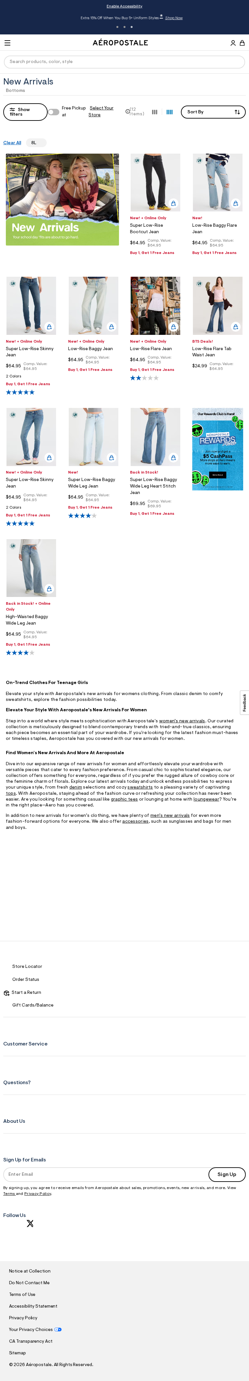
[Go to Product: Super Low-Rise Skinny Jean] (31, 378)
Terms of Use (22, 1295)
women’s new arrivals (182, 721)
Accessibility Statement (33, 1306)
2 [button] (124, 27)
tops (11, 794)
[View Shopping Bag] (242, 43)
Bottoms (15, 91)
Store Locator (27, 967)
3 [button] (132, 27)
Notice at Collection (30, 1271)
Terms (9, 1194)
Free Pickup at (88, 112)
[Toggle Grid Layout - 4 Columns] (169, 111)
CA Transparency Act (31, 1341)
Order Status (25, 980)
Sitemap (17, 1353)
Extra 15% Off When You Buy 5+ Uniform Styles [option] (124, 18)
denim (75, 787)
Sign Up (227, 1174)
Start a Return (25, 993)
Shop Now (166, 18)
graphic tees (124, 799)
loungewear (206, 799)
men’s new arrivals (170, 816)
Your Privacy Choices (31, 1330)
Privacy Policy (37, 1194)
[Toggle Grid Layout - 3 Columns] (154, 111)
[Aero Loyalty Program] (217, 489)
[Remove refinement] (39, 142)
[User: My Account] (233, 44)
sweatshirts (140, 787)
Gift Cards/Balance (32, 1005)
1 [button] (117, 27)
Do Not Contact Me (29, 1283)
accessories (135, 821)
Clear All (12, 143)
